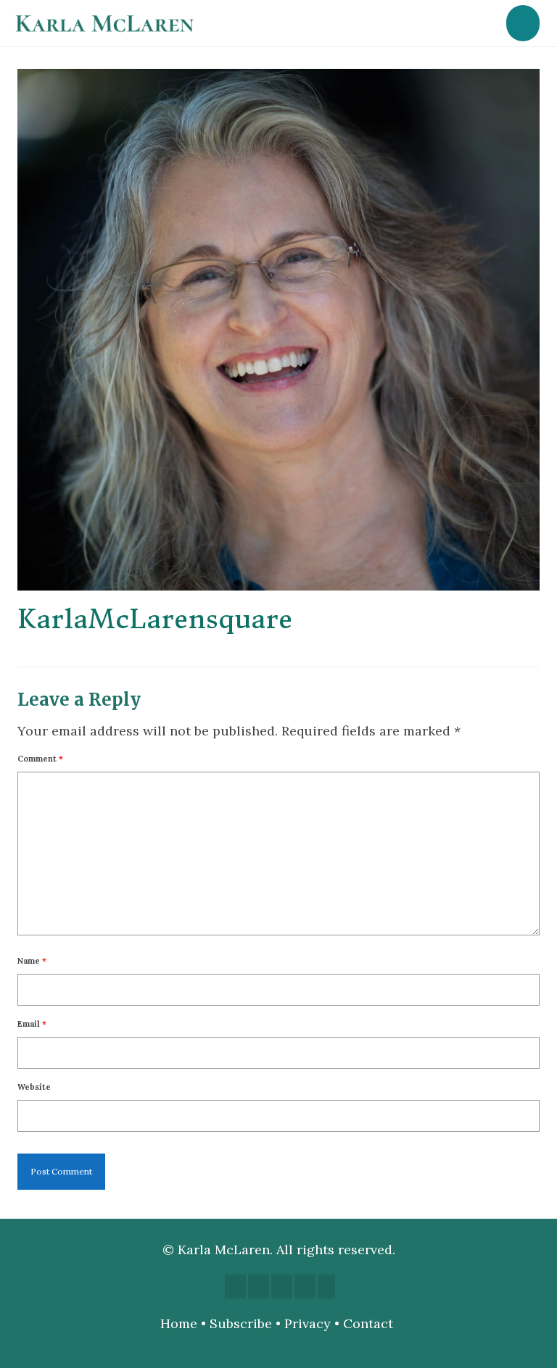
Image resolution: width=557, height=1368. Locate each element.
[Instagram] (258, 1286)
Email (31, 1024)
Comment (40, 759)
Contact (370, 1323)
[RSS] (326, 1286)
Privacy (307, 1323)
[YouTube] (281, 1286)
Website (34, 1087)
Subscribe (241, 1323)
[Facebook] (235, 1286)
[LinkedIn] (304, 1286)
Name (31, 961)
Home (178, 1323)
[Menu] (523, 23)
